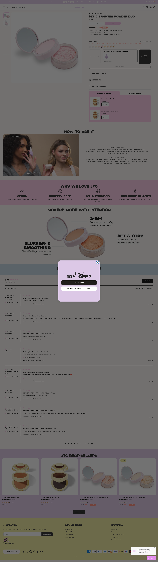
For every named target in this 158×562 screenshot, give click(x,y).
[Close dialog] (97, 262)
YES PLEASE (79, 283)
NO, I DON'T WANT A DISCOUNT (79, 288)
